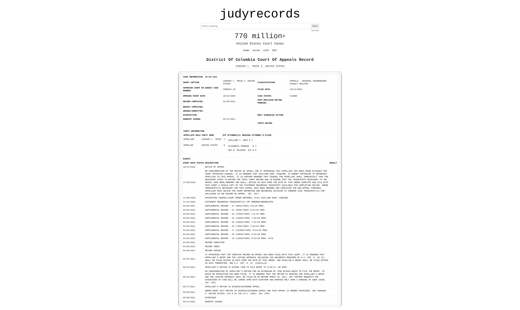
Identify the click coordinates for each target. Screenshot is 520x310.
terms (256, 50)
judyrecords (260, 14)
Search (315, 26)
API (274, 50)
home (246, 50)
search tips (315, 30)
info (266, 50)
